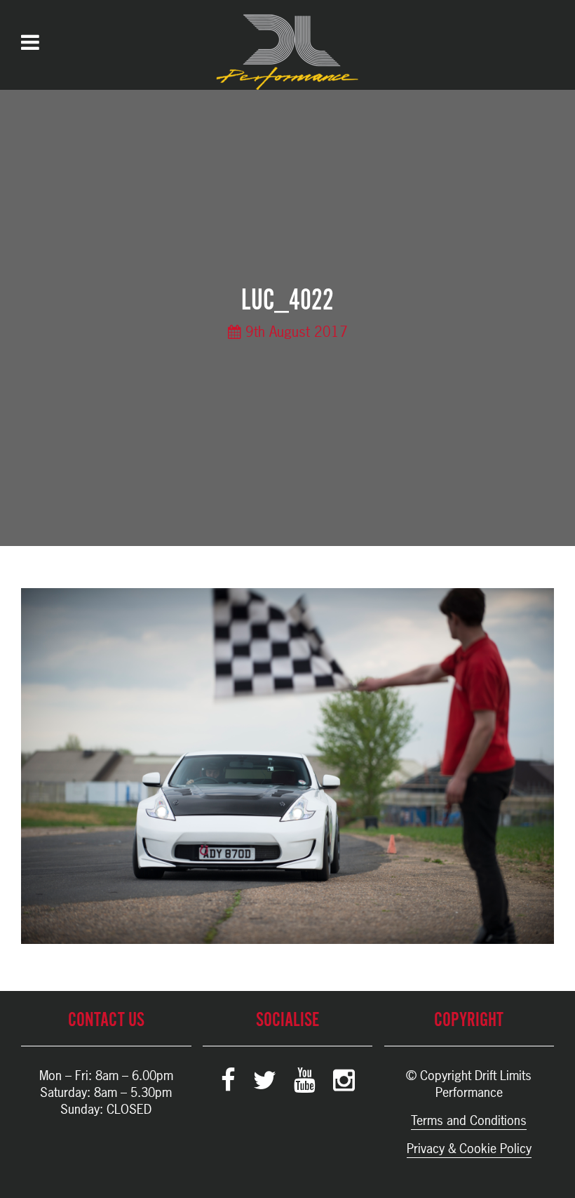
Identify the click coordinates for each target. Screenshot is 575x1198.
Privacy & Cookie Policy (469, 1148)
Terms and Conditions (469, 1120)
